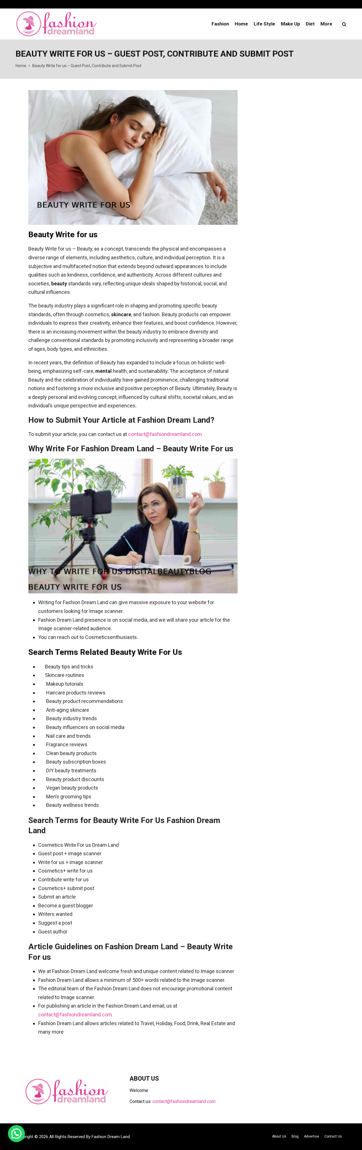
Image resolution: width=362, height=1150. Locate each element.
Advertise (311, 1136)
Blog (295, 1136)
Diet (310, 24)
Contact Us (333, 1136)
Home (241, 24)
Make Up (290, 24)
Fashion (220, 24)
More (326, 24)
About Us (279, 1136)
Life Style (264, 24)
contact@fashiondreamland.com (165, 434)
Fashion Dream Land (111, 1136)
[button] (16, 1133)
